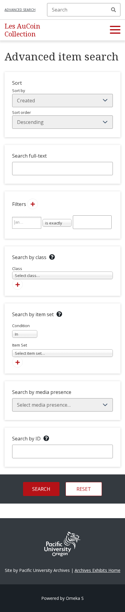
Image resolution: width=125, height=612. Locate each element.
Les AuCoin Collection (22, 30)
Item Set (28, 349)
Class (26, 272)
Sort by (18, 90)
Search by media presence (41, 392)
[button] (115, 30)
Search (113, 9)
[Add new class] (17, 284)
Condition (21, 330)
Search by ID (26, 438)
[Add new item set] (17, 362)
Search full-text (29, 155)
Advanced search (20, 9)
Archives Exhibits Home (97, 570)
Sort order (21, 112)
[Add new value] (32, 204)
